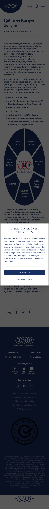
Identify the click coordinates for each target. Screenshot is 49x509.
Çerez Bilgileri (9, 261)
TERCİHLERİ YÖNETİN (24, 279)
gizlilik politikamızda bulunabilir (30, 258)
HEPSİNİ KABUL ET (24, 272)
